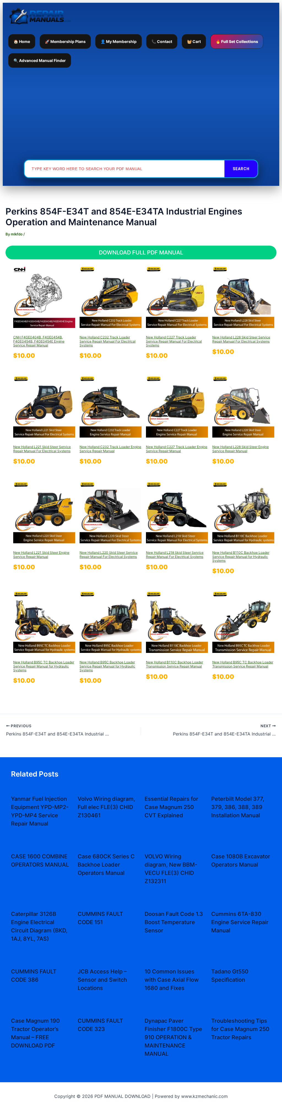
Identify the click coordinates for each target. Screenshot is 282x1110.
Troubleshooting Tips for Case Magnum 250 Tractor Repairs (240, 1029)
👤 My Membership (119, 41)
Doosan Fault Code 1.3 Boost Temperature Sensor (174, 922)
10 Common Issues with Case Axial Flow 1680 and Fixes (172, 979)
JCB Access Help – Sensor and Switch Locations (102, 979)
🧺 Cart (194, 41)
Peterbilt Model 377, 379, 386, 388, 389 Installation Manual (237, 807)
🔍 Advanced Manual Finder (39, 60)
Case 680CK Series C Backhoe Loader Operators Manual (106, 864)
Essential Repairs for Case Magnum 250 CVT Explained (171, 807)
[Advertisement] (141, 113)
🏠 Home (21, 41)
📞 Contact (161, 41)
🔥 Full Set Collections (237, 41)
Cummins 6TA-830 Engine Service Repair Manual (240, 922)
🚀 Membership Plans (65, 41)
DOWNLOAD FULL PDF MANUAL (141, 252)
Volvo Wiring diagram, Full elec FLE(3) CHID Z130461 (106, 807)
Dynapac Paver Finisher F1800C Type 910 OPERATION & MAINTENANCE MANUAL (173, 1037)
